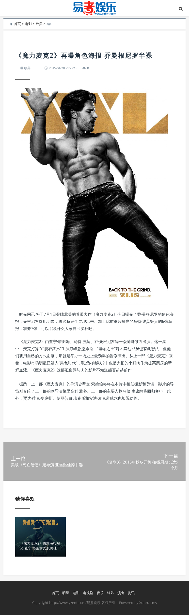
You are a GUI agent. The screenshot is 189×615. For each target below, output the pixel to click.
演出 (120, 592)
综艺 (110, 592)
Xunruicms (148, 602)
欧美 (39, 23)
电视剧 (88, 592)
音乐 (100, 592)
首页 (17, 23)
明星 (65, 592)
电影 (28, 23)
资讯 (131, 592)
